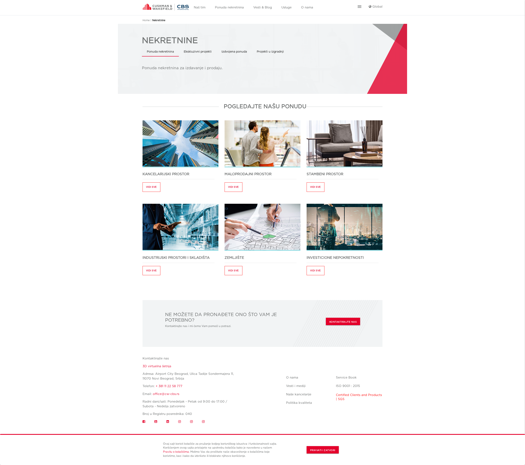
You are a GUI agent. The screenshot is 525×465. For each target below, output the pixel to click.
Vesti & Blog (262, 7)
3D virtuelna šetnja (157, 366)
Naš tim (199, 7)
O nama (307, 7)
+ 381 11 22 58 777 (169, 386)
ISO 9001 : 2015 (348, 386)
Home (146, 20)
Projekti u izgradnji (270, 51)
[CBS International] (166, 6)
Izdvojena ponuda (234, 51)
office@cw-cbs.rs (166, 394)
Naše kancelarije (298, 394)
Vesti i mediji (296, 386)
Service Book (346, 377)
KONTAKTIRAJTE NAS (343, 321)
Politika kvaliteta (299, 403)
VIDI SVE (151, 186)
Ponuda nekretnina (229, 7)
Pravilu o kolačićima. (176, 451)
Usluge (286, 7)
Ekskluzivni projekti (198, 51)
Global (376, 6)
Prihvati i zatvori (322, 450)
